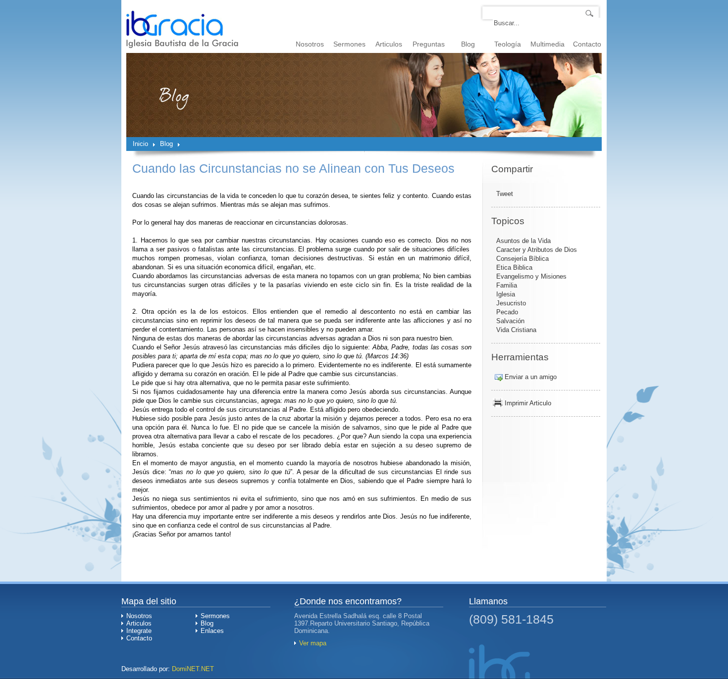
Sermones (349, 44)
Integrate (139, 630)
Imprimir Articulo (528, 403)
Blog (468, 44)
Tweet (504, 193)
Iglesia (505, 294)
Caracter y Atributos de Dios (536, 249)
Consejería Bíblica (522, 258)
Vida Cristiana (516, 330)
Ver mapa (312, 643)
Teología (507, 44)
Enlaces (212, 630)
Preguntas (429, 44)
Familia (506, 285)
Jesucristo (511, 303)
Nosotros (310, 44)
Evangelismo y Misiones (531, 276)
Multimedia (547, 44)
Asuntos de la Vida (523, 240)
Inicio (140, 143)
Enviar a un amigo (531, 377)
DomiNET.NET (193, 669)
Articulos (388, 44)
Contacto (587, 44)
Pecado (507, 312)
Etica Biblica (514, 267)
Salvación (510, 321)
